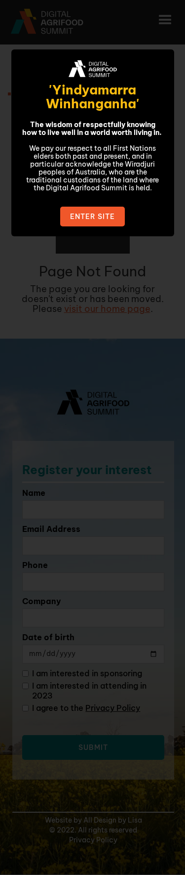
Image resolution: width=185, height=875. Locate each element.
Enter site (92, 216)
